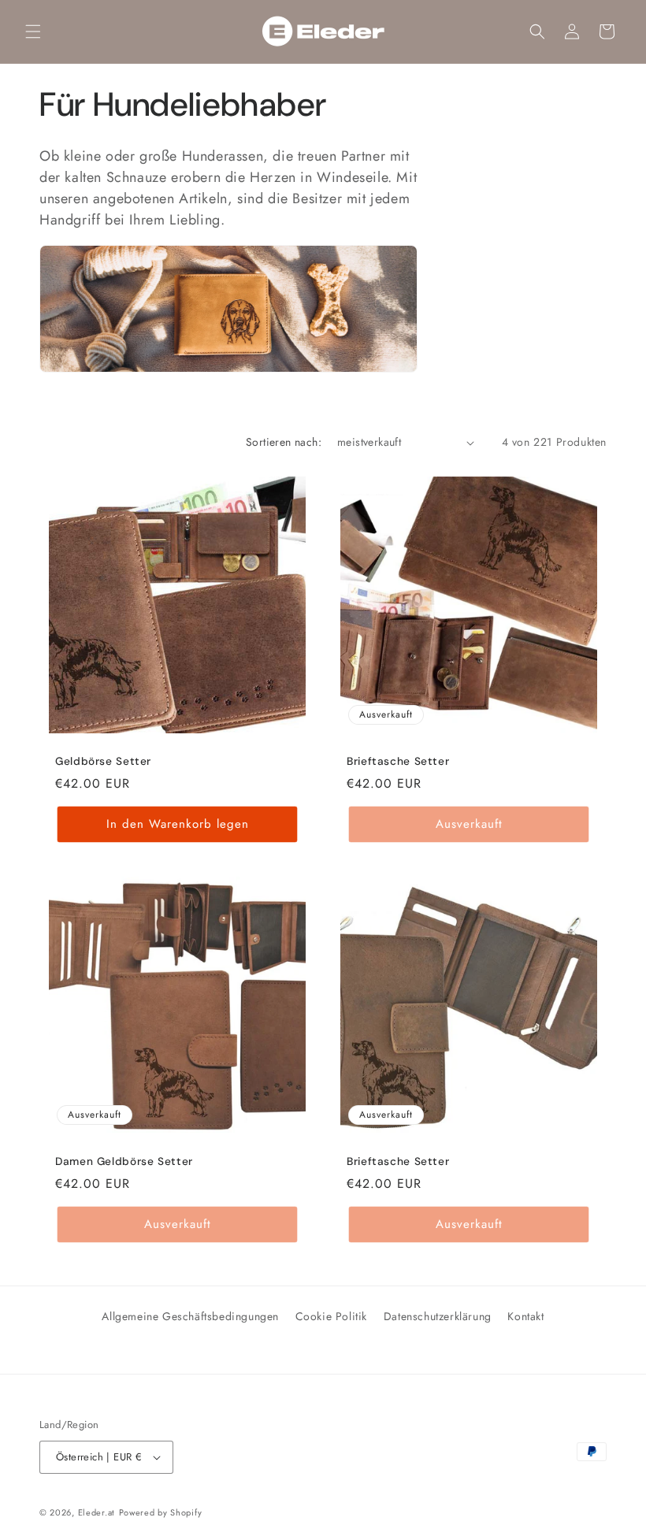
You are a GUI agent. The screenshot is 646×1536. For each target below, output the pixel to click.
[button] (33, 31)
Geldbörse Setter (103, 761)
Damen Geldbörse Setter (124, 1161)
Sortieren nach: (283, 442)
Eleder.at (96, 1512)
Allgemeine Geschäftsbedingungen (190, 1316)
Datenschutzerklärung (438, 1316)
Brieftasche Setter (398, 761)
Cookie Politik (331, 1316)
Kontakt (525, 1316)
